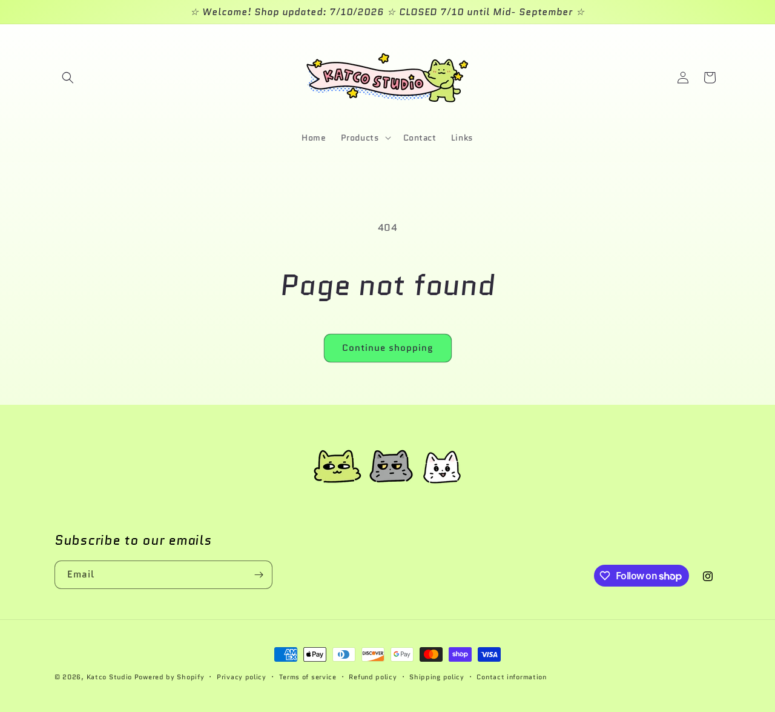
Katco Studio (109, 677)
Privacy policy (241, 677)
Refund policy (373, 677)
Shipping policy (436, 677)
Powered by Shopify (169, 677)
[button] (67, 77)
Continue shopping (388, 347)
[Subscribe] (258, 575)
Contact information (511, 677)
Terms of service (308, 677)
